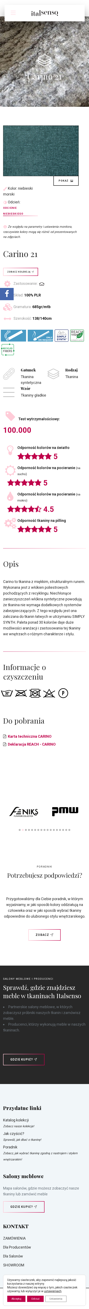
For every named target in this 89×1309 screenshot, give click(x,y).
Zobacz (42, 935)
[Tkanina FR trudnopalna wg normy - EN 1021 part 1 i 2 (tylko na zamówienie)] (40, 335)
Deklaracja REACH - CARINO (32, 744)
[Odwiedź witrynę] (23, 812)
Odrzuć (35, 1298)
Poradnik (10, 1147)
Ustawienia (55, 1298)
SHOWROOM (13, 1265)
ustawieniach (52, 1291)
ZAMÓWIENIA (14, 1238)
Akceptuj (16, 1298)
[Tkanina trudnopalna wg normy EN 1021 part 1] (13, 335)
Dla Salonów (13, 1256)
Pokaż (64, 180)
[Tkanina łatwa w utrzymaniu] (61, 336)
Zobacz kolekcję (19, 272)
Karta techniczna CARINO (30, 736)
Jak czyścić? (13, 1133)
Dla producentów (17, 1247)
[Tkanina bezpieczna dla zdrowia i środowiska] (77, 336)
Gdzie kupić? (21, 1059)
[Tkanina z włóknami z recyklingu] (8, 350)
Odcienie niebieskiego (13, 210)
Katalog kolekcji (16, 1120)
